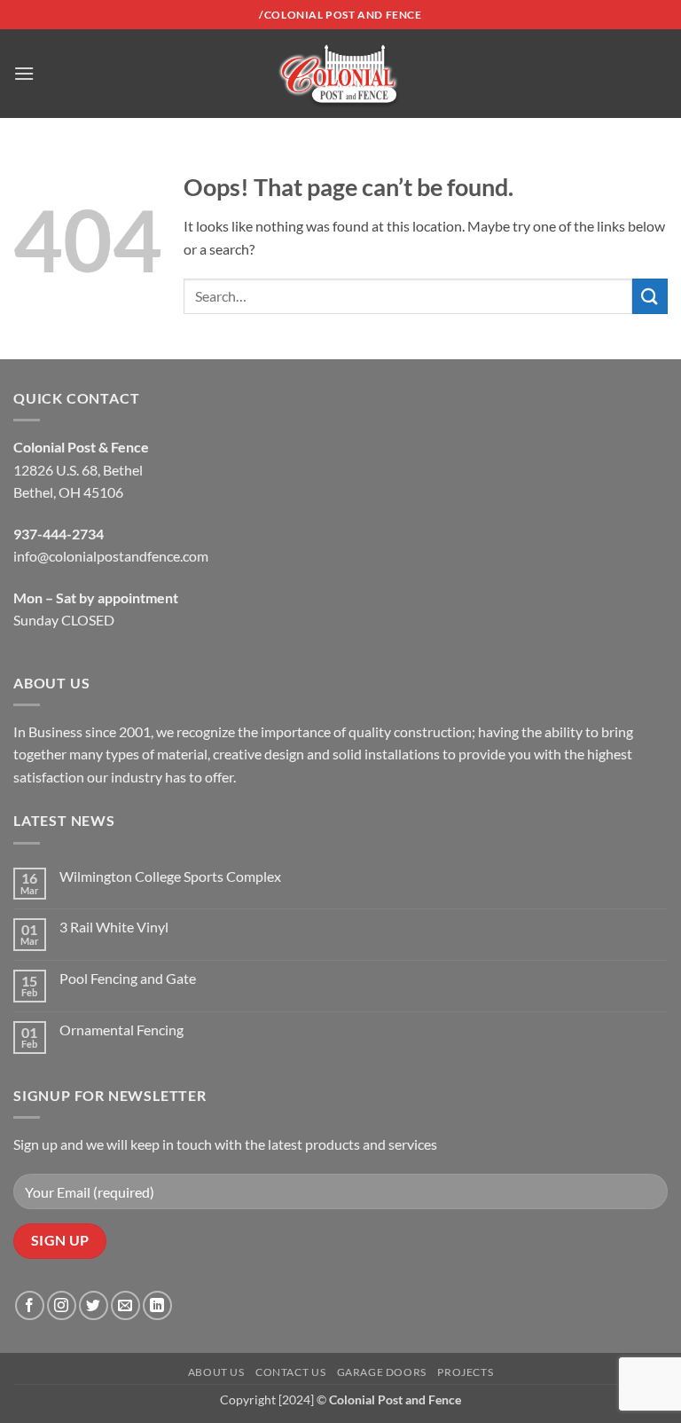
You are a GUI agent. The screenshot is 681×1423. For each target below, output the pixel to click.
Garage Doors (382, 1372)
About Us (216, 1372)
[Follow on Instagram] (61, 1305)
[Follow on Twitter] (93, 1305)
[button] (24, 73)
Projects (465, 1372)
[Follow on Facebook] (29, 1305)
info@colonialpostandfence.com (110, 555)
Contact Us (290, 1372)
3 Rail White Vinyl (113, 926)
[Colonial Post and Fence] (340, 74)
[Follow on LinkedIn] (157, 1305)
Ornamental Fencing (121, 1029)
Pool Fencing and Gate (127, 978)
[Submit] (650, 296)
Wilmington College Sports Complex (170, 876)
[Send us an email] (125, 1305)
